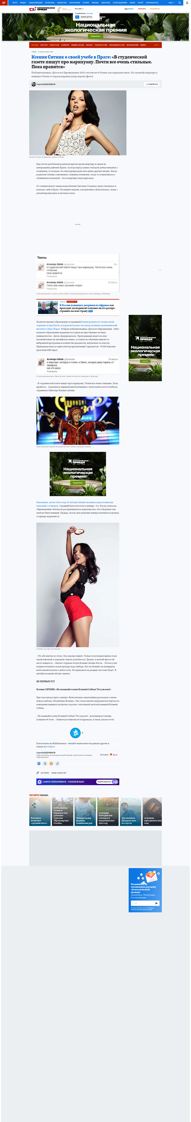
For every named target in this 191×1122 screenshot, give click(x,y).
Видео (23, 3)
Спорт (140, 3)
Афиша (143, 45)
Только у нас (54, 45)
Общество (62, 3)
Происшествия (132, 45)
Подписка (155, 9)
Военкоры (65, 45)
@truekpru (49, 746)
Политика (49, 3)
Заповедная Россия (117, 45)
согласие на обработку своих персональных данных (142, 908)
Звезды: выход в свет (59, 773)
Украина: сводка (77, 45)
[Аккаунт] (187, 3)
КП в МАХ (89, 45)
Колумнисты (152, 3)
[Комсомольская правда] (42, 9)
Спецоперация (35, 3)
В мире (86, 3)
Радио (131, 9)
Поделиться (153, 84)
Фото (15, 3)
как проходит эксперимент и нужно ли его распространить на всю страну (88, 308)
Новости (43, 45)
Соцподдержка (120, 3)
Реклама (142, 9)
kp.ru (115, 755)
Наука (132, 3)
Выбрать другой (86, 17)
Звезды (95, 3)
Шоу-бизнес (45, 773)
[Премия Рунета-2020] (63, 9)
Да (77, 17)
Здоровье (105, 3)
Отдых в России (100, 45)
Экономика (74, 3)
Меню (4, 3)
